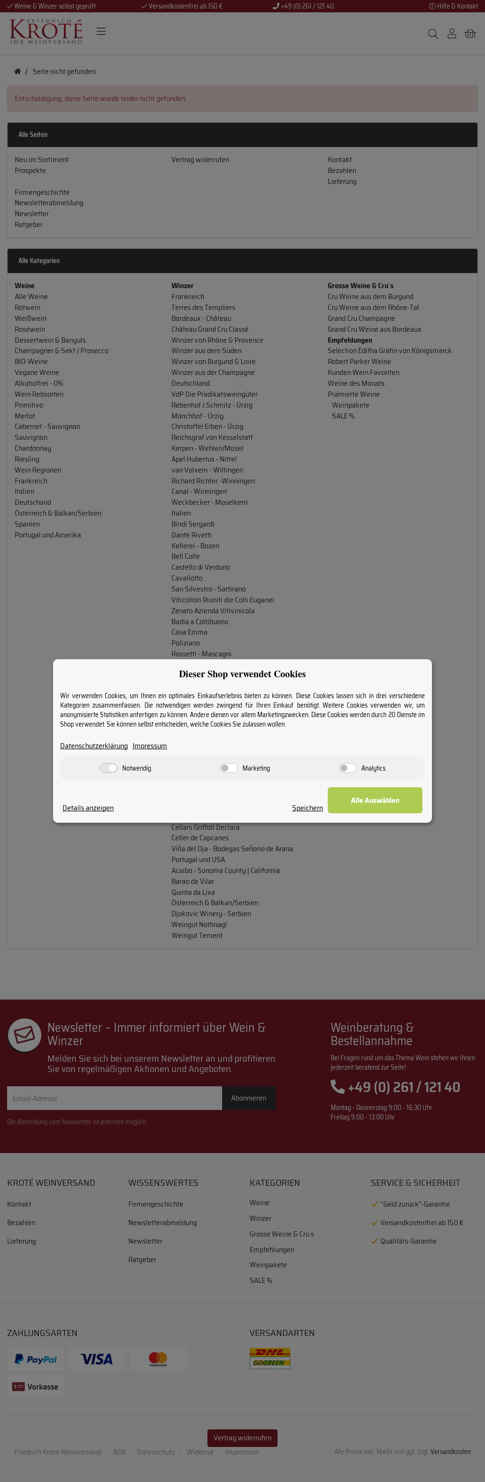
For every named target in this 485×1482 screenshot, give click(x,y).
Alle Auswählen (375, 800)
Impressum (150, 746)
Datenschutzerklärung (94, 746)
